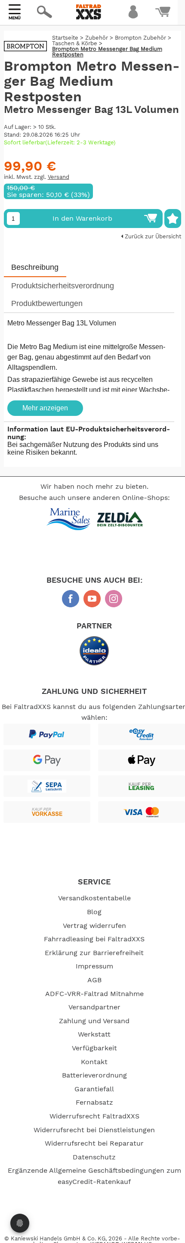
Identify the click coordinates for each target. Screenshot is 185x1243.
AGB (94, 980)
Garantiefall (94, 1089)
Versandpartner (94, 1007)
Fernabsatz (94, 1102)
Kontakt (94, 1062)
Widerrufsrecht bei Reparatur (94, 1143)
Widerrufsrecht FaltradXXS (94, 1116)
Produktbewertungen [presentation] (47, 303)
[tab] (35, 268)
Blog (94, 912)
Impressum (94, 966)
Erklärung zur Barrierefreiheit (94, 952)
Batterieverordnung (94, 1075)
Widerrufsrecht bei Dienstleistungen (94, 1130)
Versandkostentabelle (94, 898)
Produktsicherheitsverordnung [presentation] (62, 285)
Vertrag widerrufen (94, 925)
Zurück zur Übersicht (152, 237)
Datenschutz (94, 1157)
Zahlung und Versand (94, 1021)
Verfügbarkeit (94, 1048)
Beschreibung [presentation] (35, 267)
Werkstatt (94, 1034)
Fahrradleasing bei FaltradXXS (94, 939)
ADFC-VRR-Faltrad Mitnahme (94, 993)
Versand (58, 177)
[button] (86, 37)
